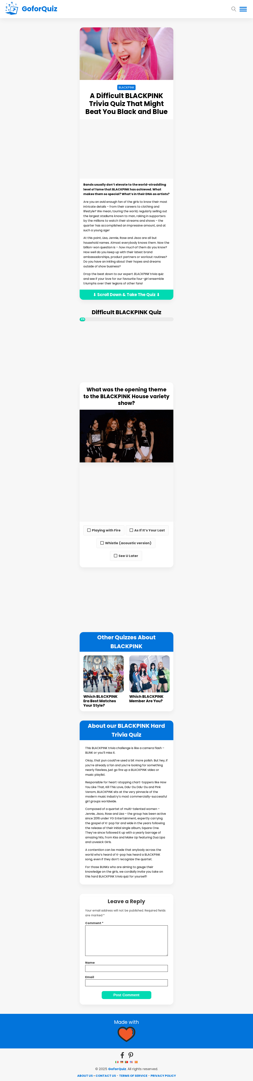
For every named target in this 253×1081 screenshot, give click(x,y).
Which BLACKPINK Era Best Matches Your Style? (100, 701)
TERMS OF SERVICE (133, 1076)
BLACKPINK (126, 87)
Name (90, 963)
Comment (94, 923)
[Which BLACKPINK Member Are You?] (149, 673)
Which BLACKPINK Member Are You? (146, 699)
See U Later (128, 556)
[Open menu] (243, 9)
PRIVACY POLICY (163, 1076)
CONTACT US (106, 1076)
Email (89, 977)
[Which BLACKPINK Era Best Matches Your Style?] (103, 673)
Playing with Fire (106, 530)
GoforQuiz (117, 1069)
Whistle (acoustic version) (128, 543)
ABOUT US (85, 1076)
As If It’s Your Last (149, 530)
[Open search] (233, 9)
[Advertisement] (44, 83)
